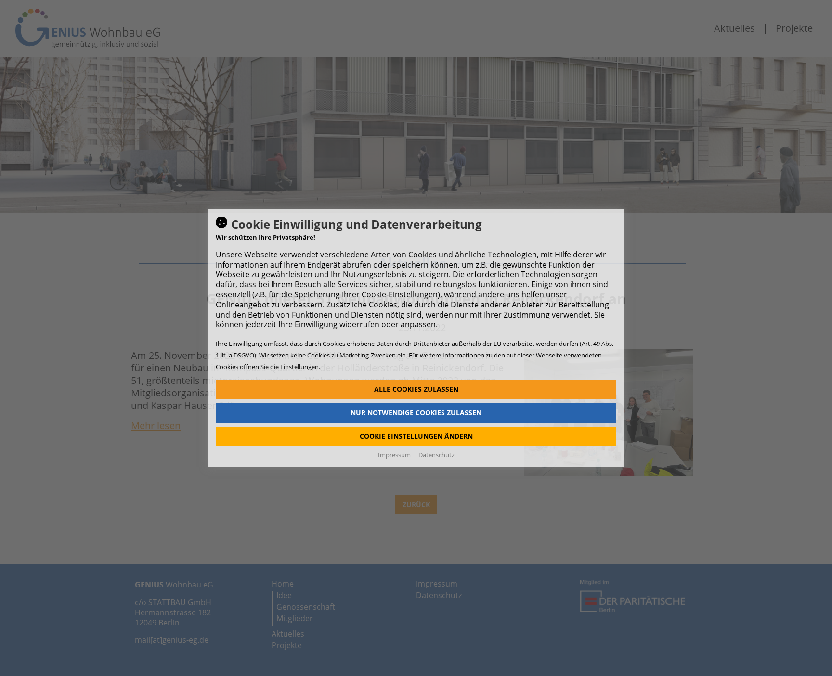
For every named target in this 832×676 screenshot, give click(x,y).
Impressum (394, 454)
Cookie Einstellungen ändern (416, 436)
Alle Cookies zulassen (416, 389)
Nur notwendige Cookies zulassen (416, 412)
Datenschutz (436, 454)
